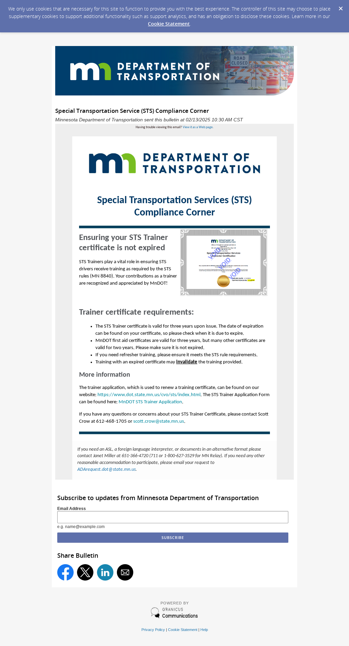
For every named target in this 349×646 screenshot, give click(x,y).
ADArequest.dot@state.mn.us (106, 469)
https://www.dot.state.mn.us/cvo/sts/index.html (148, 394)
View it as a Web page (198, 127)
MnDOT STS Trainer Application (150, 402)
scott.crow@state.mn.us (158, 421)
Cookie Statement (169, 23)
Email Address (71, 508)
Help (204, 630)
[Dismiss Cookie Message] (340, 6)
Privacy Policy (153, 630)
